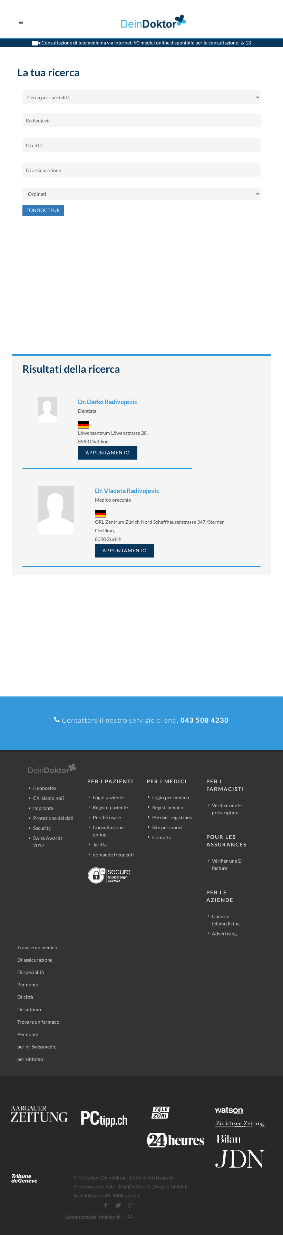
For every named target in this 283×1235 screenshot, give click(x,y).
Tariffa (100, 844)
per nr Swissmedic (36, 1047)
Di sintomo (29, 1009)
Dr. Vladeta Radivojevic (127, 490)
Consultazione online (108, 830)
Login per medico (170, 797)
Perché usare (107, 817)
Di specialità (30, 972)
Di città (25, 997)
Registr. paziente (110, 807)
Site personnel (167, 827)
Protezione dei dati (53, 818)
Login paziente (108, 797)
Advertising (224, 933)
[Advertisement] (141, 288)
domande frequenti (113, 854)
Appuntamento (108, 452)
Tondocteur (43, 210)
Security (42, 828)
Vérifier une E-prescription (227, 808)
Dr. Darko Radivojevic (107, 401)
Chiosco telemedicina (226, 919)
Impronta (43, 808)
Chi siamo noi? (49, 798)
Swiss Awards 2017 (47, 841)
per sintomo (30, 1059)
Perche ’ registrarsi (172, 817)
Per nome (27, 984)
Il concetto (44, 788)
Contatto (162, 837)
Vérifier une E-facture (227, 864)
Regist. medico (167, 807)
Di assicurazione (34, 960)
